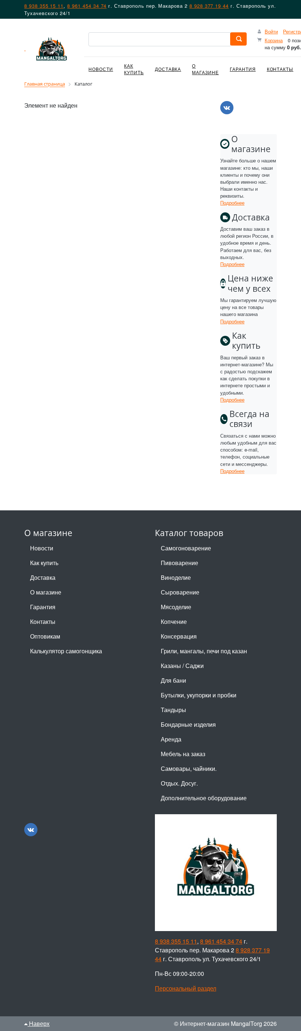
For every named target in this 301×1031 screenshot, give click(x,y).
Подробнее (232, 202)
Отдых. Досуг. (179, 783)
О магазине (205, 68)
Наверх (39, 1023)
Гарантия (243, 69)
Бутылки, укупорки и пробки (198, 695)
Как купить (134, 68)
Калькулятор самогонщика (66, 651)
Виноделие (176, 577)
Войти (271, 31)
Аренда (171, 739)
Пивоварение (179, 562)
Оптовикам (45, 636)
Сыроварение (180, 592)
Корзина (274, 40)
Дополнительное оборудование (204, 798)
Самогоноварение (186, 548)
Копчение (174, 621)
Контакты (280, 69)
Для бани (173, 680)
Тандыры (173, 709)
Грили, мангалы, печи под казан (204, 651)
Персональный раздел (185, 988)
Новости (100, 69)
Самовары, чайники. (189, 768)
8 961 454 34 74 (86, 5)
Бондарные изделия (188, 724)
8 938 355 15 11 (44, 5)
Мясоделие (176, 607)
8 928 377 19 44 (209, 5)
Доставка (168, 69)
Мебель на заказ (183, 754)
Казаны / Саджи (182, 665)
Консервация (179, 636)
